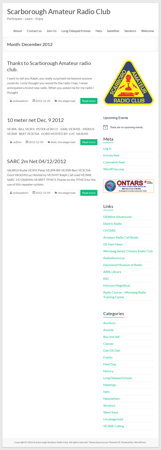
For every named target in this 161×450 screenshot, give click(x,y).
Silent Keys (110, 412)
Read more (88, 100)
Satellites (113, 31)
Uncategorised (66, 100)
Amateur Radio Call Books (121, 237)
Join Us (52, 31)
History (108, 371)
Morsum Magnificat (116, 285)
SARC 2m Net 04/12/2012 (36, 161)
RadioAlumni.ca (113, 258)
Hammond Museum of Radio (122, 265)
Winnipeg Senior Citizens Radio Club (128, 251)
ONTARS (109, 230)
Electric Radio (112, 223)
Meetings (109, 385)
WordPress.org (113, 169)
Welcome (147, 31)
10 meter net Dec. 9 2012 (35, 120)
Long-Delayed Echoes (76, 31)
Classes (108, 343)
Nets (99, 31)
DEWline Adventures (117, 217)
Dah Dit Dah (111, 350)
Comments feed (114, 162)
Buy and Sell (111, 336)
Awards (108, 330)
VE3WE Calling (113, 426)
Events (108, 357)
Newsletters (111, 398)
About (17, 31)
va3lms (17, 142)
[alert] (128, 127)
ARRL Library (112, 271)
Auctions (109, 323)
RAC (106, 278)
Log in (107, 148)
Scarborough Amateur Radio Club (58, 11)
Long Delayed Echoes (117, 378)
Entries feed (111, 155)
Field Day (109, 364)
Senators (130, 31)
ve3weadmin (20, 100)
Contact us (34, 31)
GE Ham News (113, 244)
